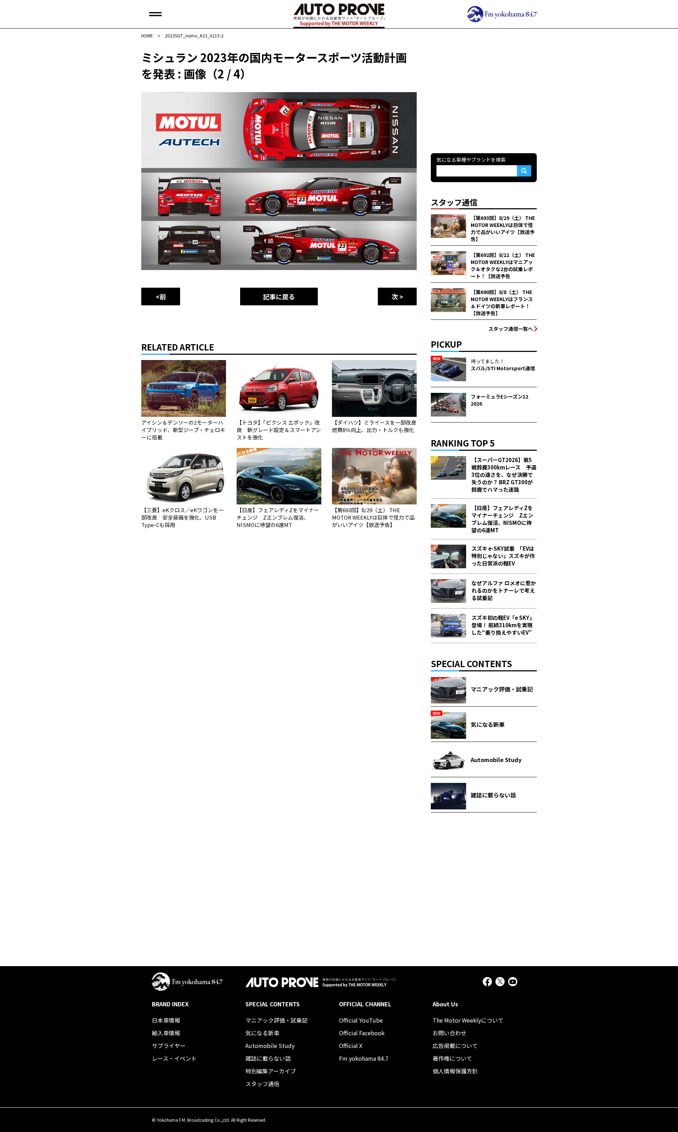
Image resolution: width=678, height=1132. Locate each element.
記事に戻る (279, 296)
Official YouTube (361, 1020)
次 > (397, 296)
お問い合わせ (449, 1033)
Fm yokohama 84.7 (363, 1058)
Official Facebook (362, 1033)
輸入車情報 (166, 1033)
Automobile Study (270, 1045)
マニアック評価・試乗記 (276, 1020)
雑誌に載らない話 (268, 1058)
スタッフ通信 (262, 1083)
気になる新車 (262, 1033)
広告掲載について (455, 1045)
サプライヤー (169, 1045)
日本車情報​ (166, 1020)
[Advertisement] (484, 93)
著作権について (452, 1058)
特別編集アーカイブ (270, 1071)
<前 (161, 296)
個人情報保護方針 (455, 1071)
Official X (350, 1045)
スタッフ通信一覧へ (510, 328)
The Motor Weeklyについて (468, 1020)
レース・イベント (174, 1058)
